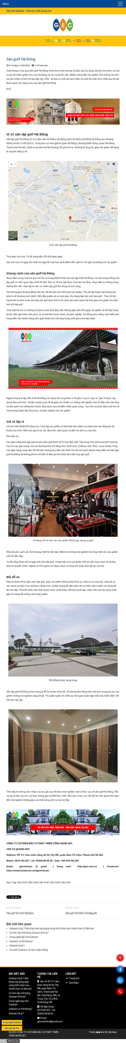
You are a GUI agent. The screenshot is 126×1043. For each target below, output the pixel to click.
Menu (5, 3)
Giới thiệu (73, 982)
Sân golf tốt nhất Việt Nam (20, 913)
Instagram (98, 41)
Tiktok (88, 41)
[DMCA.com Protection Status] (10, 1041)
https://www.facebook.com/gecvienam (27, 870)
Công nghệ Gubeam (12, 1022)
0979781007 (49, 41)
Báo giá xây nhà (12, 1028)
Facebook (68, 41)
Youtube (78, 41)
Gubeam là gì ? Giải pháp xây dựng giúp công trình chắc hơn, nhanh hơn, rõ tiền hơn (52, 928)
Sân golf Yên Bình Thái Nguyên (81, 913)
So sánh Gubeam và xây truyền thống (29, 950)
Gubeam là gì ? (17, 945)
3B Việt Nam (111, 1032)
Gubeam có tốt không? (21, 941)
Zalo (59, 41)
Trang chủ (11, 48)
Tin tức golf (25, 48)
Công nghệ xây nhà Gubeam (24, 937)
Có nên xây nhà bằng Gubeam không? (29, 932)
